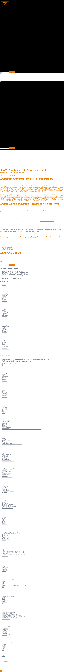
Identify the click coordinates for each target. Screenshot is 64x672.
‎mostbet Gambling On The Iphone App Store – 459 (11, 533)
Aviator (3, 406)
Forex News (4, 480)
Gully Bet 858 (4, 492)
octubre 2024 (4, 304)
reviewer (3, 599)
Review (3, 597)
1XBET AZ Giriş (5, 381)
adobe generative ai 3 (6, 403)
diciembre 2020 (5, 346)
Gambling (3, 484)
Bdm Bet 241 (4, 422)
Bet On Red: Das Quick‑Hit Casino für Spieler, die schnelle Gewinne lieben (15, 272)
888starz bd (4, 401)
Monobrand (4, 520)
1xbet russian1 (5, 394)
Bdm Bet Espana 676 (6, 425)
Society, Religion (5, 624)
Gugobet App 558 (5, 490)
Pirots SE (3, 577)
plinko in (3, 581)
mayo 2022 (4, 330)
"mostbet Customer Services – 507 (8, 360)
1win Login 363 (4, 372)
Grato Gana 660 (5, 488)
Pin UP (3, 565)
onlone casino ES (5, 555)
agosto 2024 (4, 306)
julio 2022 (4, 328)
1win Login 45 (4, 373)
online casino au (5, 553)
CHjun (3, 466)
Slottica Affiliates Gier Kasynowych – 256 (9, 614)
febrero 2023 (4, 321)
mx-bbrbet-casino (5, 547)
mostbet (3, 525)
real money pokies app (6, 592)
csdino (3, 472)
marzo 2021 (4, 343)
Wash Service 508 (5, 641)
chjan (3, 465)
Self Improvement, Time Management (9, 604)
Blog (3, 441)
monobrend (4, 521)
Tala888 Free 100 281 (6, 630)
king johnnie (4, 502)
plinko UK (3, 582)
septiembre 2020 (5, 349)
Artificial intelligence (5, 404)
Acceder (3, 658)
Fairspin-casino (4, 476)
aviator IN (3, 410)
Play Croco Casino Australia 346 (8, 579)
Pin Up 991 (4, 566)
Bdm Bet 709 (4, 424)
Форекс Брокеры (4, 651)
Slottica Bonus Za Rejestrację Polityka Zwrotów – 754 (12, 615)
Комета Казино (4, 644)
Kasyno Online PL (5, 501)
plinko (3, 580)
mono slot (4, 518)
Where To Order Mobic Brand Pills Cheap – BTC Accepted (10, 262)
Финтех (3, 650)
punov (3, 588)
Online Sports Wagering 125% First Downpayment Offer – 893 (13, 554)
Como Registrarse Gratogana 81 (8, 468)
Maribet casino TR (5, 509)
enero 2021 (4, 345)
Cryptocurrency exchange (6, 471)
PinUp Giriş (4, 576)
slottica (3, 611)
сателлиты (3, 648)
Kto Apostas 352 (5, 503)
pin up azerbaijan (5, 567)
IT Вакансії (3, 497)
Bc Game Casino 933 (6, 420)
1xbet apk (4, 379)
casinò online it (4, 458)
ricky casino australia (6, 600)
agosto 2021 (4, 338)
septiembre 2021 (5, 337)
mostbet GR (4, 534)
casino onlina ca (5, 456)
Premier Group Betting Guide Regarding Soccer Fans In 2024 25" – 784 (15, 585)
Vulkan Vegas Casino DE (6, 639)
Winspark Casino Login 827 (7, 642)
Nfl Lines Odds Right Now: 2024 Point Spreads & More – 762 (13, 551)
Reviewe (3, 598)
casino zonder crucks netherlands (8, 461)
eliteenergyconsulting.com (7, 473)
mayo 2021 (4, 341)
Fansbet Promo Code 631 (7, 477)
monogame (4, 522)
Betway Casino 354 (5, 434)
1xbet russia (4, 392)
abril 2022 (4, 331)
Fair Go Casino (4, 475)
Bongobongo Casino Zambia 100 (8, 443)
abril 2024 (4, 309)
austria (3, 405)
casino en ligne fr (5, 455)
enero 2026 (4, 290)
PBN (3, 562)
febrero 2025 (4, 301)
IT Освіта (3, 499)
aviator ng (4, 413)
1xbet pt (3, 390)
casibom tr (4, 451)
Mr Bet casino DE (5, 545)
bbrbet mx (4, 419)
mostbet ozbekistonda (6, 539)
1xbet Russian (4, 393)
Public (3, 586)
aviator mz (4, 412)
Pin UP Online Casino (5, 570)
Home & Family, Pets (5, 493)
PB (2, 561)
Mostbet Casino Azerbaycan (7, 531)
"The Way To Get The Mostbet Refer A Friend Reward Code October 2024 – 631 (17, 361)
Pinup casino (4, 575)
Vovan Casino (4, 638)
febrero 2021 (4, 344)
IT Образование (4, 498)
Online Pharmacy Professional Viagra (47, 221)
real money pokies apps (6, 593)
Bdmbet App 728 (5, 426)
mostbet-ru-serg (5, 544)
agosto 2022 (4, 327)
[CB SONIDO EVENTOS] (4, 1)
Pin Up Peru (4, 571)
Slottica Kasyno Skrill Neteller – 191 (8, 618)
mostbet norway (5, 538)
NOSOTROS (4, 2)
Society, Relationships (6, 623)
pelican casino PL (5, 564)
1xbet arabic (4, 380)
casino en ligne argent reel (6, 454)
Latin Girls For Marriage (6, 507)
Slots (3, 609)
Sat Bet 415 (4, 602)
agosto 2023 (4, 316)
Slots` (3, 610)
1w (2, 365)
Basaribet (4, 417)
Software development (6, 625)
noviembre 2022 (5, 324)
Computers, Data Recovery (7, 469)
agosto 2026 (4, 284)
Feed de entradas (5, 659)
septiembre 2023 (5, 315)
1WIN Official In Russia (6, 374)
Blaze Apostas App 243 (6, 440)
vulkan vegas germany (6, 640)
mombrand (4, 516)
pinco (3, 572)
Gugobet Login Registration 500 (8, 491)
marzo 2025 (4, 300)
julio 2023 (4, 317)
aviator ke (3, 411)
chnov (3, 467)
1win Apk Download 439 (6, 366)
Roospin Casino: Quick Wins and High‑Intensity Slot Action (12, 271)
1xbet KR (3, 387)
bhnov (3, 437)
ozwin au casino (5, 556)
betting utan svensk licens (7, 433)
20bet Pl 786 (4, 397)
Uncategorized (21, 172)
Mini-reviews (4, 515)
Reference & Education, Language (8, 595)
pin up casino (4, 569)
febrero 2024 (4, 310)
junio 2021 (4, 340)
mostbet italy (4, 536)
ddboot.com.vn (13, 235)
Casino (3, 453)
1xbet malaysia (5, 388)
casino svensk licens (5, 459)
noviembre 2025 (5, 292)
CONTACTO (4, 4)
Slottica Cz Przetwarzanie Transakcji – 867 (10, 617)
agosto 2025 (4, 295)
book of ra (3, 445)
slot (2, 608)
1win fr (3, 370)
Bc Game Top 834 (5, 421)
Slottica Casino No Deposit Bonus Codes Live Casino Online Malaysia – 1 (15, 616)
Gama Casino (4, 483)
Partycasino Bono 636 (6, 560)
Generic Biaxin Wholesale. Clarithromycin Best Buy (9, 263)
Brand (3, 449)
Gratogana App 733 (5, 489)
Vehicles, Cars (4, 635)
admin (2, 172)
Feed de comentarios (6, 660)
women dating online (5, 643)
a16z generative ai (5, 402)
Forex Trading (4, 481)
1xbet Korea (4, 386)
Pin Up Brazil (4, 568)
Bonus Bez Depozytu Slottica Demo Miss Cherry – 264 (12, 444)
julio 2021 (4, 339)
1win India (3, 371)
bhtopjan (3, 438)
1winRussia (4, 377)
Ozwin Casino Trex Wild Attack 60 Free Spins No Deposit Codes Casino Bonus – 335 (17, 559)
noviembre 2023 (5, 313)
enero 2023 (4, 322)
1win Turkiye (4, 375)
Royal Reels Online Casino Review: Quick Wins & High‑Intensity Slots (14, 273)
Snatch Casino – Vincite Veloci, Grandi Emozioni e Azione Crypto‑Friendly (15, 274)
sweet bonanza (5, 628)
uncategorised (4, 631)
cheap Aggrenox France (36, 182)
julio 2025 (4, 296)
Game (3, 485)
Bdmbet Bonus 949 (5, 428)
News (3, 550)
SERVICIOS (4, 3)
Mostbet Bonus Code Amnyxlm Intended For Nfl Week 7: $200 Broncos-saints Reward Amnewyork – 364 (21, 528)
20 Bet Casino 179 (5, 396)
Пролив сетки (3, 647)
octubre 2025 (4, 293)
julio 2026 (4, 285)
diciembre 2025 (5, 291)
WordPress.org (5, 661)
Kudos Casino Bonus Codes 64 (8, 504)
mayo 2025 (4, 298)
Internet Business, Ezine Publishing (8, 496)
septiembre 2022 (5, 326)
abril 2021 (4, 342)
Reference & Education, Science (8, 596)
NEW (3, 549)
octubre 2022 (4, 325)
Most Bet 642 (4, 524)
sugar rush (4, 627)
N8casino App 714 (5, 548)
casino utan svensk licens (6, 460)
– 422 (3, 357)
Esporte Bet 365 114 (6, 474)
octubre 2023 (4, 314)
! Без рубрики (3, 358)
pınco (3, 578)
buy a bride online (5, 450)
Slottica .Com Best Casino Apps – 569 (9, 612)
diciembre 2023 (5, 312)
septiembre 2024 (5, 305)
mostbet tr (4, 540)
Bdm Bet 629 (4, 423)
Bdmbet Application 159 (6, 427)
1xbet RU (3, 391)
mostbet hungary (5, 535)
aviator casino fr (5, 409)
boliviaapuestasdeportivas (7, 442)
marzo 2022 (4, 332)
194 (3, 364)
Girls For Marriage (5, 486)
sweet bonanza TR (5, 629)
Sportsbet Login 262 (6, 626)
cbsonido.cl (7, 206)
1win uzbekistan (5, 376)
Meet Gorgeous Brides (6, 512)
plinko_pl (3, 583)
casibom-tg (4, 452)
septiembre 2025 (5, 294)
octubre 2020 (4, 348)
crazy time (4, 470)
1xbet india (4, 385)
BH (2, 435)
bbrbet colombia (5, 418)
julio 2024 (4, 307)
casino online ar (4, 457)
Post (3, 584)
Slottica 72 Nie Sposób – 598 (7, 613)
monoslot (3, 523)
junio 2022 (4, 329)
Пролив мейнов (4, 646)
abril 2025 (4, 299)
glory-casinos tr (5, 487)
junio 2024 (4, 308)
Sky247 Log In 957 (5, 607)
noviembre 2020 (5, 347)
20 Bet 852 (4, 395)
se (2, 603)
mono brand (4, 517)
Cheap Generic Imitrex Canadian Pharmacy (43, 192)
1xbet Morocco (5, 389)
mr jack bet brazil (5, 546)
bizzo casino (4, 439)
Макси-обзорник (4, 645)
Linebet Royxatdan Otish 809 (7, 508)
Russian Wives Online (6, 601)
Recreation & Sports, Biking (7, 594)
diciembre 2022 (5, 323)
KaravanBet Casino (5, 500)
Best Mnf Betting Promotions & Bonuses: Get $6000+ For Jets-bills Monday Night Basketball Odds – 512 (21, 429)
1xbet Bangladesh (5, 382)
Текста (3, 649)
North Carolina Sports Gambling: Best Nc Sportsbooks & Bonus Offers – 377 (16, 552)
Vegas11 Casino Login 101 (7, 634)
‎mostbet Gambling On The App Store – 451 (10, 532)
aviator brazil (4, 407)
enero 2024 (4, 311)
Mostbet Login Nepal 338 (6, 537)
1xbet (3, 378)
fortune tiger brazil (5, 482)
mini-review (4, 514)
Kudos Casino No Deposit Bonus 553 (9, 506)
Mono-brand (4, 519)
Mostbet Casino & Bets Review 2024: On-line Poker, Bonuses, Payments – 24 (16, 530)
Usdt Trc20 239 (5, 633)
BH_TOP (3, 436)
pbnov (3, 563)
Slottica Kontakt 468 (6, 619)
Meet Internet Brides (6, 513)
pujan (3, 587)
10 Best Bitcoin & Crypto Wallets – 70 (9, 363)
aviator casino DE (5, 408)
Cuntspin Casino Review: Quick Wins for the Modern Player (12, 275)
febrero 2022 (4, 333)
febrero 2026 (4, 289)
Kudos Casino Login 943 (6, 505)
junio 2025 (4, 297)
